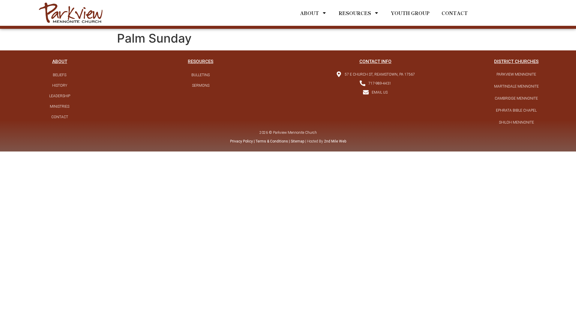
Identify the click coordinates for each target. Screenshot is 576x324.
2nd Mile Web (335, 141)
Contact (455, 12)
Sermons (200, 85)
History (59, 85)
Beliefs (59, 75)
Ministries (59, 106)
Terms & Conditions (272, 141)
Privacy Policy (241, 141)
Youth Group (410, 12)
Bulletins (200, 75)
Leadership (59, 96)
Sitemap (297, 141)
